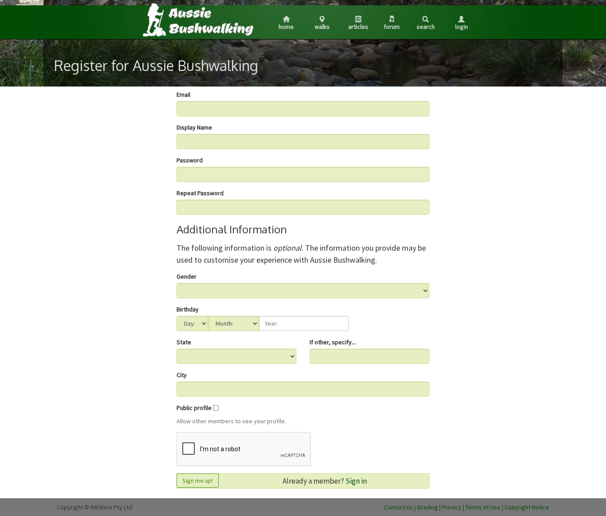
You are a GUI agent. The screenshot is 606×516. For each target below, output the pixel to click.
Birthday (188, 309)
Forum (392, 27)
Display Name (194, 127)
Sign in (356, 481)
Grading (427, 507)
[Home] (197, 19)
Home (286, 27)
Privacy (451, 507)
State (184, 342)
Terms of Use (482, 507)
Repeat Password (200, 193)
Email (183, 94)
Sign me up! (197, 480)
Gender (187, 276)
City (182, 375)
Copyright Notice (526, 507)
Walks (322, 27)
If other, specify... (333, 342)
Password (190, 160)
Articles (358, 27)
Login (461, 27)
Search (426, 27)
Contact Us (398, 507)
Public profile (194, 408)
